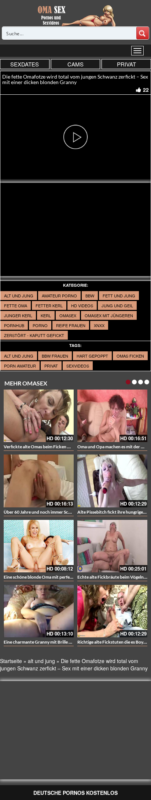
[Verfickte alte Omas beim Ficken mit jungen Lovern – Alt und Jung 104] (39, 416)
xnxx (99, 325)
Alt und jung (18, 295)
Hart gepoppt (92, 356)
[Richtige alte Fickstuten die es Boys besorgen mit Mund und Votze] (112, 611)
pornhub (14, 325)
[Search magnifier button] (142, 33)
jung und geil (117, 305)
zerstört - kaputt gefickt (34, 335)
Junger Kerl (18, 315)
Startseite (11, 661)
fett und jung (119, 295)
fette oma (15, 305)
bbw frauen (55, 356)
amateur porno (59, 295)
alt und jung (18, 356)
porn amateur (20, 366)
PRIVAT (126, 64)
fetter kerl (49, 305)
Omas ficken (130, 356)
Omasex (67, 315)
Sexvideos (77, 366)
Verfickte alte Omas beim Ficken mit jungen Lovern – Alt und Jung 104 (71, 446)
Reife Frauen (70, 325)
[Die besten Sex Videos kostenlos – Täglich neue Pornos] (76, 15)
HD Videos (82, 305)
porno (40, 325)
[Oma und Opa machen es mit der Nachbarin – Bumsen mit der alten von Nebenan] (112, 416)
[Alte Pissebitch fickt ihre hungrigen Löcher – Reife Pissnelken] (112, 481)
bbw (89, 295)
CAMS (75, 64)
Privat (51, 366)
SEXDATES (24, 64)
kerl (46, 315)
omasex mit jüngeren (109, 315)
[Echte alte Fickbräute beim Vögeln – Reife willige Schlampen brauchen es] (112, 546)
